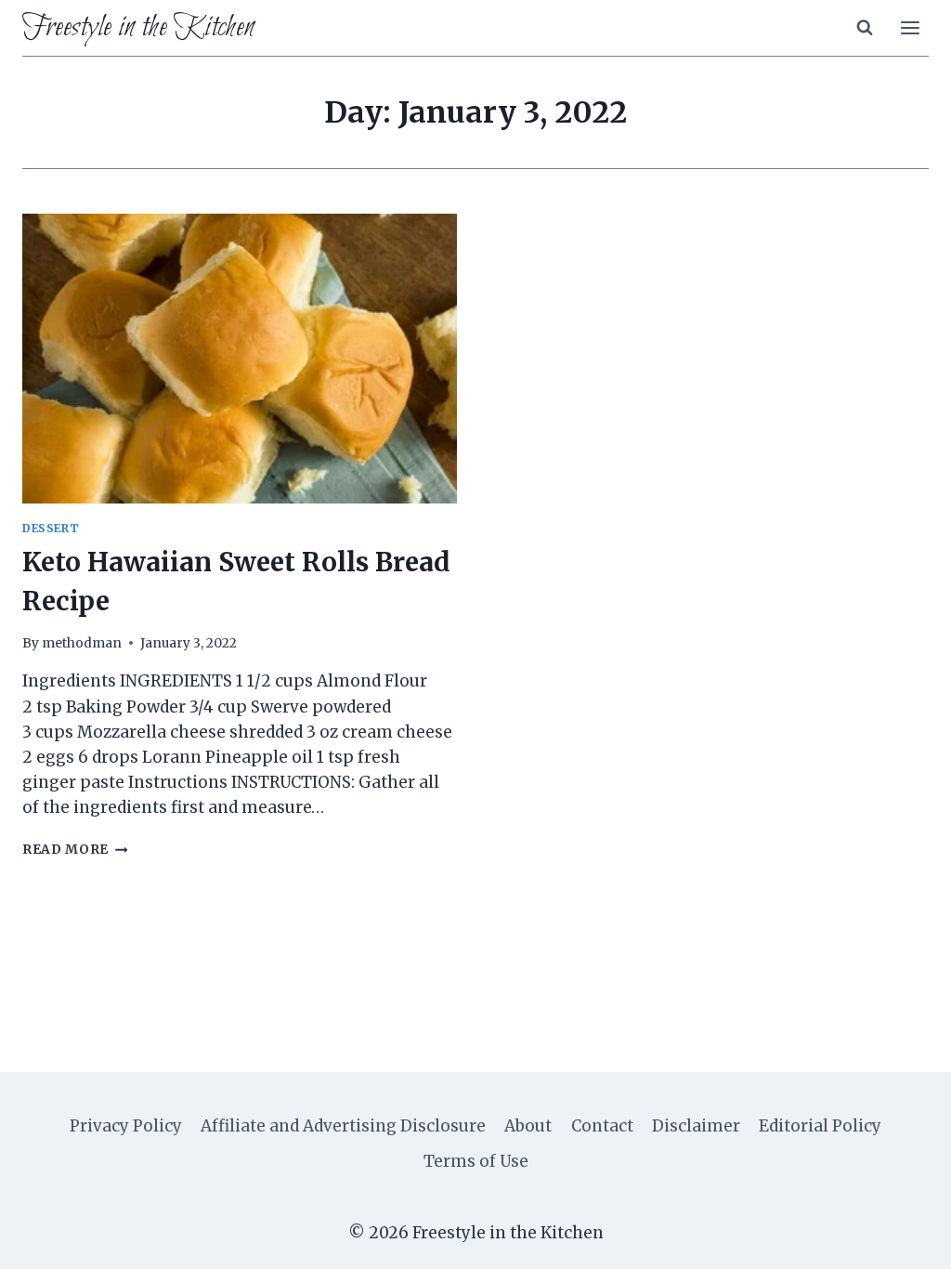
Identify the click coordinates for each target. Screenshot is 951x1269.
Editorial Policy (820, 1126)
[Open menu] (910, 27)
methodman (82, 643)
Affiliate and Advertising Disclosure (343, 1126)
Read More (75, 849)
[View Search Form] (864, 28)
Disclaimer (696, 1126)
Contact (602, 1126)
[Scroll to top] (904, 1241)
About (528, 1126)
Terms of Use (475, 1161)
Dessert (50, 528)
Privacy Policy (126, 1126)
